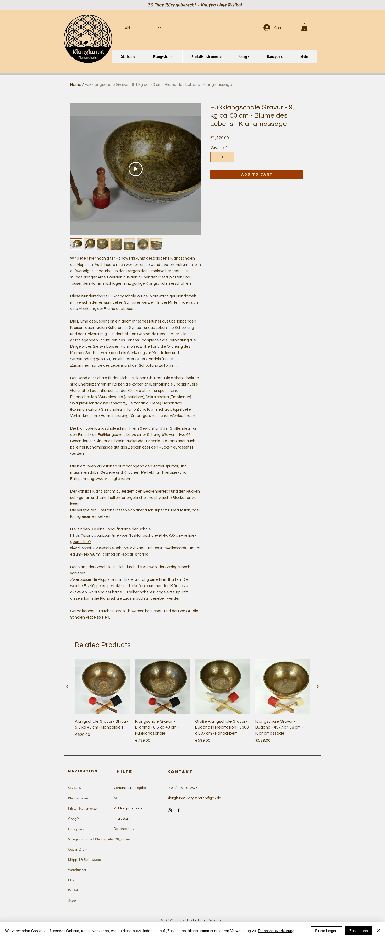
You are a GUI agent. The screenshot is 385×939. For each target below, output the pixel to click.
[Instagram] (169, 810)
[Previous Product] (67, 686)
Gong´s (73, 819)
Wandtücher (77, 870)
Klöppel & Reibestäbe (84, 860)
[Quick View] (102, 686)
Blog (71, 880)
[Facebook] (178, 810)
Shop (72, 901)
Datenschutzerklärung (276, 930)
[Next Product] (318, 686)
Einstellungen (326, 930)
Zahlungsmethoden (129, 808)
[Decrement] (214, 157)
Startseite (75, 788)
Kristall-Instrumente (82, 808)
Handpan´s (76, 829)
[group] (192, 704)
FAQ (117, 839)
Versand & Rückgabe (130, 788)
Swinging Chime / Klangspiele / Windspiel (92, 839)
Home (75, 84)
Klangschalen (78, 798)
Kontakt (74, 890)
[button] (304, 27)
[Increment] (230, 157)
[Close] (379, 930)
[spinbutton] (222, 157)
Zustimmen (358, 930)
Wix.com (216, 920)
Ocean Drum (77, 849)
